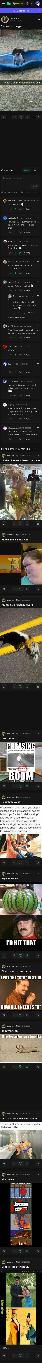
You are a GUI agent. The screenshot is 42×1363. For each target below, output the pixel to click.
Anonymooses (13, 381)
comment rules (30, 192)
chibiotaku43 (13, 218)
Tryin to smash (10, 878)
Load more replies (17, 317)
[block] (39, 19)
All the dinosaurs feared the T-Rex (21, 460)
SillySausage (12, 428)
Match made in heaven (15, 539)
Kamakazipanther (14, 201)
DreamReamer (18, 296)
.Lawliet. (11, 364)
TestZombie (12, 346)
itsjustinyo (12, 241)
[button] (32, 3)
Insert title (8, 738)
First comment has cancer (16, 971)
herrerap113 (15, 18)
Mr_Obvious (12, 326)
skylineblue (12, 261)
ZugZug (10, 404)
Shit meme (8, 1179)
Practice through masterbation (19, 1118)
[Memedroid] (8, 3)
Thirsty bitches (10, 1030)
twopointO (12, 282)
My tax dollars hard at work (17, 604)
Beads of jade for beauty (15, 1266)
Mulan (6, 1348)
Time (36, 170)
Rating (26, 170)
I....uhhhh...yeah (11, 801)
